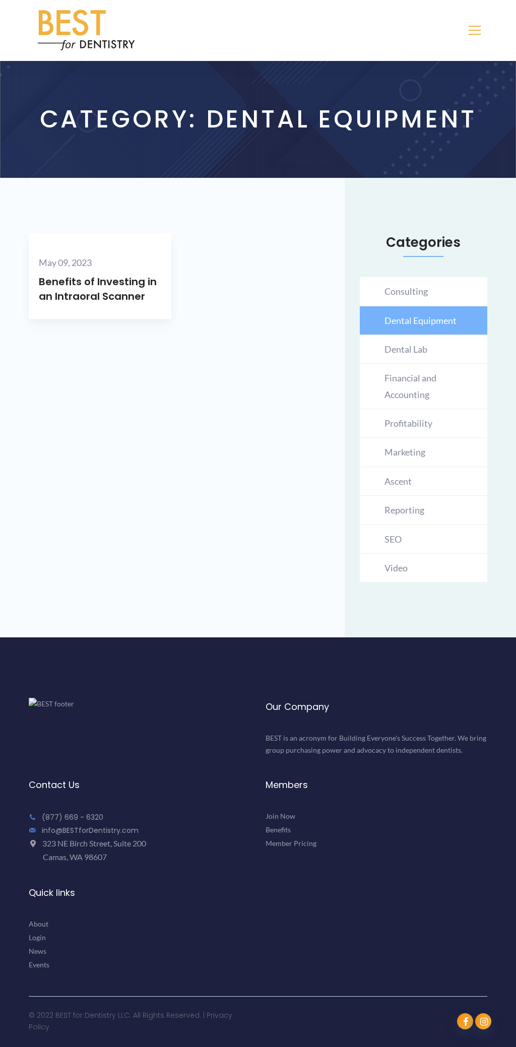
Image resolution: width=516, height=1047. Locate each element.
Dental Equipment (420, 320)
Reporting (404, 509)
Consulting (406, 291)
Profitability (408, 423)
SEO (393, 539)
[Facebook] (465, 1021)
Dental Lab (405, 349)
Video (396, 567)
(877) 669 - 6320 (71, 817)
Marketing (404, 451)
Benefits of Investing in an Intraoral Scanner (98, 289)
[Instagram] (483, 1021)
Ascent (398, 481)
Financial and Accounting (410, 386)
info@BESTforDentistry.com (89, 830)
